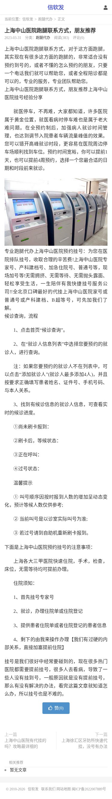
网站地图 (63, 789)
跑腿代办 (45, 19)
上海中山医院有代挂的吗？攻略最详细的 (25, 743)
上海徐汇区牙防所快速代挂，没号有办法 (85, 743)
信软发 (56, 7)
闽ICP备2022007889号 (89, 789)
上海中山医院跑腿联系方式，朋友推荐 (50, 31)
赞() (59, 708)
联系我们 (48, 789)
